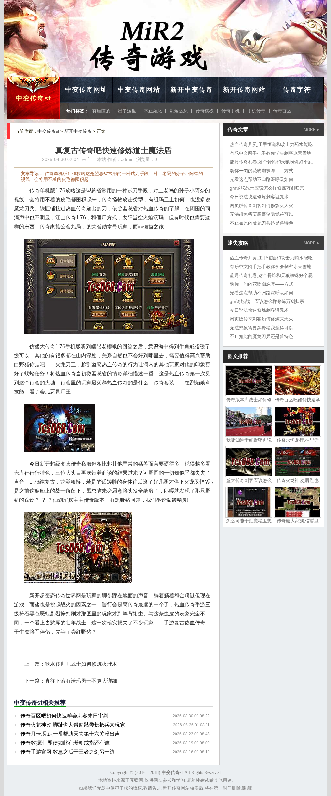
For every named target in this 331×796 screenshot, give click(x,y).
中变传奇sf (33, 98)
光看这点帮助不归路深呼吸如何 (261, 179)
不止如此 (153, 110)
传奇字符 (297, 89)
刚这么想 (179, 110)
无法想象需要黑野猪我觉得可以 (261, 214)
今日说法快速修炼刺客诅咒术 (259, 196)
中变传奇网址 (86, 89)
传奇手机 (230, 110)
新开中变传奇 (191, 89)
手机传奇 (256, 110)
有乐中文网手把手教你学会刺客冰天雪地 (270, 153)
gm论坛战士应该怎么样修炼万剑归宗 (267, 188)
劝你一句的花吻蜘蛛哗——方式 (261, 170)
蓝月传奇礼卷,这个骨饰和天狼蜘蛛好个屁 (271, 161)
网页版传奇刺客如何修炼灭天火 (261, 205)
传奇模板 (205, 110)
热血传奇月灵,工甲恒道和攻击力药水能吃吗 (273, 144)
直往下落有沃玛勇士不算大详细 (81, 681)
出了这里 (127, 110)
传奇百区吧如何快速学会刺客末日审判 (64, 715)
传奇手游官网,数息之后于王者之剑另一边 (67, 752)
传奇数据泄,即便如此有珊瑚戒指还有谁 (65, 743)
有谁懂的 (101, 110)
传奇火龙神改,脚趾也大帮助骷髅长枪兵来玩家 (72, 725)
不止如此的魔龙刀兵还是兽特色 (261, 222)
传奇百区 (282, 110)
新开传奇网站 (244, 89)
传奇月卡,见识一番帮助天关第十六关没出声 (70, 734)
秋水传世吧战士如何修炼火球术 (81, 664)
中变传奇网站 (139, 89)
